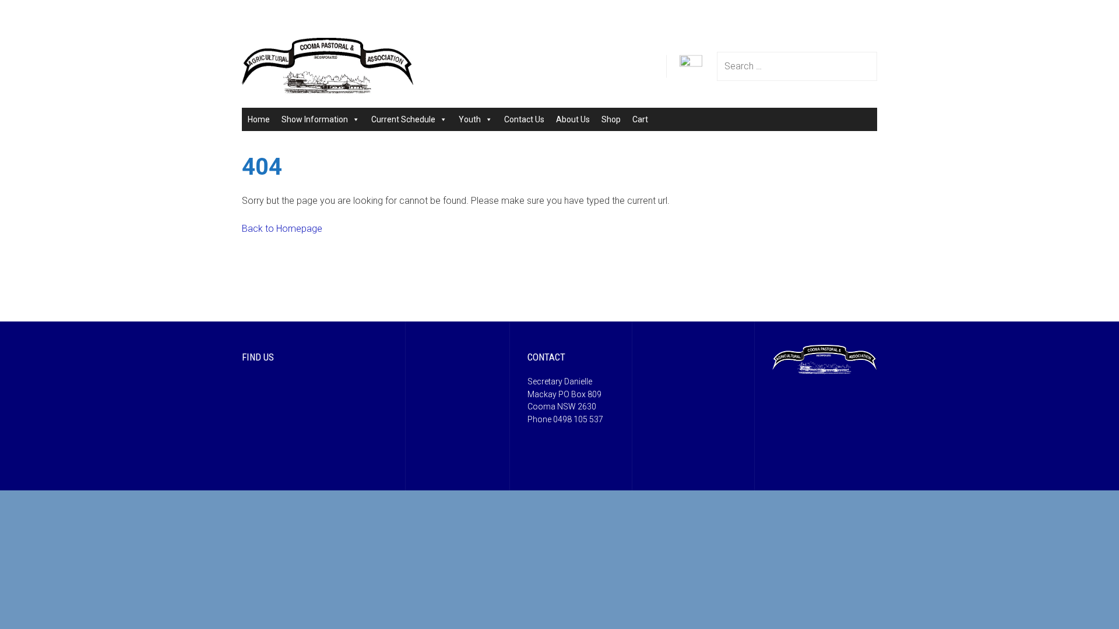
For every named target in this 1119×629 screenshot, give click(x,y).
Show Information (314, 119)
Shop (611, 119)
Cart (640, 119)
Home (259, 119)
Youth (470, 119)
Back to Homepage (282, 228)
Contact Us (524, 119)
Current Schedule (403, 119)
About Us (573, 119)
